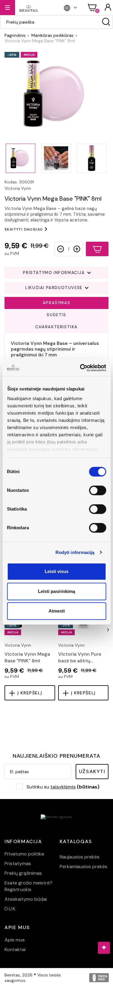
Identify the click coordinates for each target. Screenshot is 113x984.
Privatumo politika (24, 854)
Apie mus (15, 940)
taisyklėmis (63, 787)
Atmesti (57, 610)
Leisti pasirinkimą (56, 591)
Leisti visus (56, 571)
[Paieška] (106, 22)
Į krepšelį (29, 693)
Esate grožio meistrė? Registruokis (28, 886)
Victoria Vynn (18, 188)
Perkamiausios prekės (83, 866)
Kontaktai (15, 949)
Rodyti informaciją (75, 552)
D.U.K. (10, 909)
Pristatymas (18, 863)
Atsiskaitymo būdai (26, 899)
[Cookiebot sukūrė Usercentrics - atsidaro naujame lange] (80, 368)
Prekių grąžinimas (23, 873)
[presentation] (5, 630)
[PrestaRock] (99, 977)
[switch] (97, 490)
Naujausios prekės (79, 857)
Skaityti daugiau (24, 229)
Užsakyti (92, 771)
